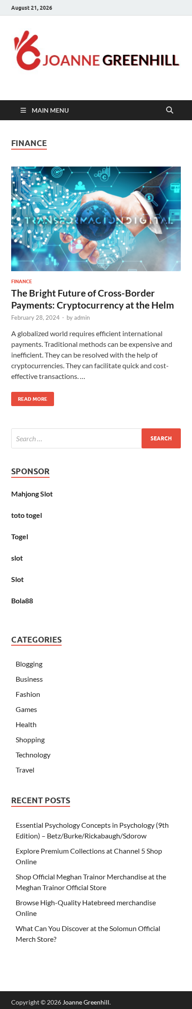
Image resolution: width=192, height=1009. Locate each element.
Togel (19, 536)
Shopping (30, 739)
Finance (21, 281)
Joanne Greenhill (86, 1002)
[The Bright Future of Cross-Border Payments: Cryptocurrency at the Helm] (96, 219)
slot (17, 557)
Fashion (28, 694)
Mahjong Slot (32, 493)
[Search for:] (96, 438)
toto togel (26, 515)
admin (82, 317)
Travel (25, 769)
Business (29, 679)
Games (26, 709)
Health (26, 724)
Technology (33, 754)
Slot (17, 579)
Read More (29, 397)
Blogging (29, 663)
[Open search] (169, 110)
